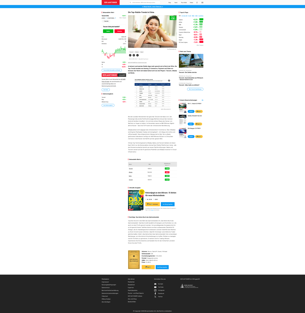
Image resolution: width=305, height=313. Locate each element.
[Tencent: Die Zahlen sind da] (191, 61)
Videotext (105, 296)
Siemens (181, 27)
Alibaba (137, 52)
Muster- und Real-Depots (136, 293)
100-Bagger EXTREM (194, 128)
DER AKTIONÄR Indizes (135, 296)
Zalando (181, 20)
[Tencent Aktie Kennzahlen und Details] (114, 52)
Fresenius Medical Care (184, 32)
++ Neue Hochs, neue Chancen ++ (152, 6)
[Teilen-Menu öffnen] (130, 55)
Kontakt (160, 284)
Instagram (161, 290)
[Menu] (202, 2)
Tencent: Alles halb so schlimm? (189, 85)
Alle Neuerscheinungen (200, 100)
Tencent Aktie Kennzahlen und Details (111, 70)
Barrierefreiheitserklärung (110, 290)
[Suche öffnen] (130, 2)
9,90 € (190, 124)
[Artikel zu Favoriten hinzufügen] (137, 55)
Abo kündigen (106, 302)
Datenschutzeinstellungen (110, 293)
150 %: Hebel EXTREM (194, 103)
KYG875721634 (111, 18)
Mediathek (131, 282)
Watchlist (106, 21)
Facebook (161, 293)
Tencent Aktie (105, 16)
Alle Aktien (131, 279)
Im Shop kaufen (168, 204)
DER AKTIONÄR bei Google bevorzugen (137, 62)
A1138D (103, 18)
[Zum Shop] (169, 2)
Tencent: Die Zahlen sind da (188, 72)
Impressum (105, 282)
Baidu (142, 52)
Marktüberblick (132, 290)
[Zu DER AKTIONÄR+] (184, 2)
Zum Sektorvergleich (108, 105)
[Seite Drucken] (134, 55)
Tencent (131, 52)
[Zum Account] (176, 2)
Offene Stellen (106, 299)
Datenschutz (106, 287)
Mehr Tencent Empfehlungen (195, 89)
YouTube (160, 287)
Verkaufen (119, 31)
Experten (131, 287)
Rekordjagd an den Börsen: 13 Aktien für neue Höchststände (160, 193)
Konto (152, 210)
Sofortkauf (155, 204)
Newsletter (131, 284)
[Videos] (191, 2)
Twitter (160, 296)
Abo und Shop (132, 299)
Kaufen (108, 31)
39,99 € (191, 111)
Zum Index (105, 89)
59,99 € (191, 136)
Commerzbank (182, 30)
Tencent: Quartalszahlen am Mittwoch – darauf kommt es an (191, 78)
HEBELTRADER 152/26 (195, 116)
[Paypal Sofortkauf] (148, 267)
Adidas (180, 22)
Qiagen (180, 40)
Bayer (180, 35)
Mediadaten (105, 279)
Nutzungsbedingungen (109, 284)
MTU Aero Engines (183, 42)
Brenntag (181, 37)
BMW (180, 25)
